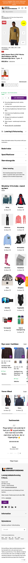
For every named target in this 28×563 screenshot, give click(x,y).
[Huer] (7, 280)
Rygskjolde (20, 308)
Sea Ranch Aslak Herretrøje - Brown (6, 366)
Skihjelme (21, 288)
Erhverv (22, 538)
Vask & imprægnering (20, 328)
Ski (12, 537)
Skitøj (7, 207)
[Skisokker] (7, 260)
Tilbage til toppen (14, 461)
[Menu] (25, 8)
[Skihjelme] (21, 280)
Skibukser (7, 227)
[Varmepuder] (7, 320)
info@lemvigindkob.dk (11, 487)
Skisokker (7, 267)
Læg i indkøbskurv (19, 98)
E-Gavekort (17, 538)
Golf (15, 537)
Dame (7, 408)
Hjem (2, 16)
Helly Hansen (4, 47)
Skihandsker (20, 247)
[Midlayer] (7, 240)
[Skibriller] (7, 300)
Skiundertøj (20, 227)
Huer (7, 288)
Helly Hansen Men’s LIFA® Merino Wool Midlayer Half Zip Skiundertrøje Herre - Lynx (12, 18)
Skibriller (7, 308)
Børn (10, 537)
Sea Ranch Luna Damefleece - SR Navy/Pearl (18, 373)
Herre (19, 408)
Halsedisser (20, 267)
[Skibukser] (7, 219)
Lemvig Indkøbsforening (9, 535)
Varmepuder (7, 328)
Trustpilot (10, 1)
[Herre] (19, 400)
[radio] (4, 75)
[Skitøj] (7, 199)
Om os (5, 502)
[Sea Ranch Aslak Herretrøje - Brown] (7, 353)
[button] (22, 8)
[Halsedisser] (21, 260)
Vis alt (3, 190)
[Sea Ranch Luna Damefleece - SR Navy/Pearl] (19, 353)
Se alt (25, 344)
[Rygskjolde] (21, 300)
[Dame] (7, 400)
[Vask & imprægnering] (21, 320)
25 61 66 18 (8, 498)
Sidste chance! (4, 538)
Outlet (19, 537)
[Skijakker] (21, 199)
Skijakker (20, 207)
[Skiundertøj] (21, 219)
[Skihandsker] (21, 240)
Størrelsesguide (23, 81)
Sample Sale (11, 538)
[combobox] (14, 11)
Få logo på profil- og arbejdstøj (13, 125)
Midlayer (7, 247)
